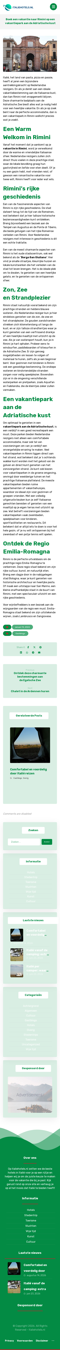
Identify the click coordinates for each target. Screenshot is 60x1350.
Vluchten (30, 886)
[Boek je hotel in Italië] (18, 7)
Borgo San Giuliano (33, 257)
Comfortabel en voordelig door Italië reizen (35, 1270)
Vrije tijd (31, 891)
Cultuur (31, 901)
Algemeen (31, 1010)
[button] (53, 6)
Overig (25, 778)
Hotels (31, 872)
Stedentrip (30, 877)
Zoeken (47, 842)
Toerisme (30, 882)
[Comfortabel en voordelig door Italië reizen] (16, 935)
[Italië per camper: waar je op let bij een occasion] (16, 970)
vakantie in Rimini (15, 148)
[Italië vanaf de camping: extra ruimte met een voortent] (16, 954)
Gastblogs (20, 633)
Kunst (30, 896)
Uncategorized (31, 1044)
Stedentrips (31, 1034)
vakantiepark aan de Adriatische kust (28, 426)
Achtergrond (31, 1005)
